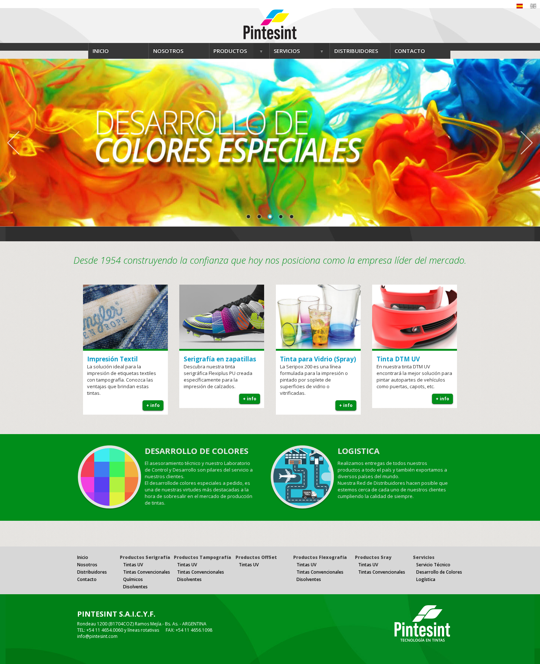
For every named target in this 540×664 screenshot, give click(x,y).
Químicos (133, 579)
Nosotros (87, 565)
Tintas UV (133, 565)
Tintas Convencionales (146, 572)
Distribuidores (92, 572)
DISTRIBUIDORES (356, 50)
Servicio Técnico (433, 565)
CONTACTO (410, 50)
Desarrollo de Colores (439, 572)
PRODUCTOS (230, 50)
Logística (425, 579)
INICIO (101, 50)
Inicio (82, 557)
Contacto (87, 579)
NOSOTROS (168, 50)
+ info (153, 405)
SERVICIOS (287, 50)
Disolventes (135, 587)
